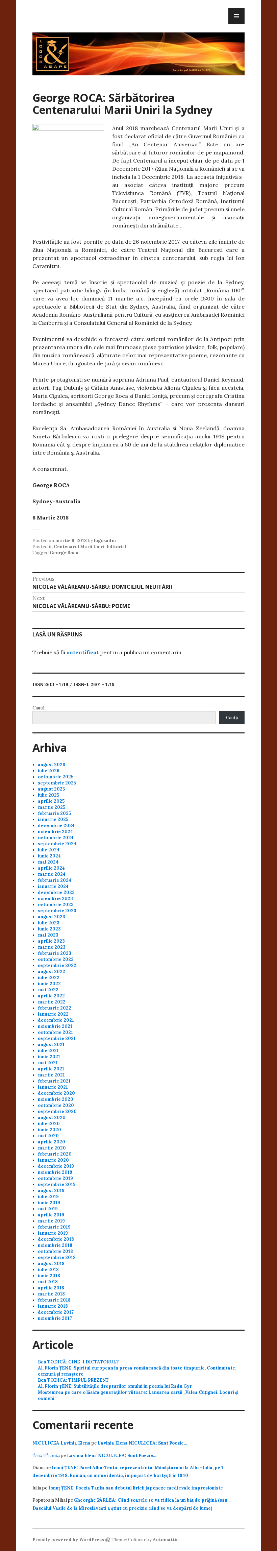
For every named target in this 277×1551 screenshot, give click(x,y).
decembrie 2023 (56, 892)
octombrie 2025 (55, 777)
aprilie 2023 (51, 941)
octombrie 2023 (56, 904)
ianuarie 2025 (53, 819)
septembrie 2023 (57, 911)
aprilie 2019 (51, 1215)
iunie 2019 (49, 1203)
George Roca (64, 553)
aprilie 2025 (51, 801)
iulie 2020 (49, 1123)
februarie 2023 (54, 953)
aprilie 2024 (51, 868)
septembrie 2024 (57, 844)
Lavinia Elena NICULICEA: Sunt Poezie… (142, 1443)
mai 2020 (48, 1136)
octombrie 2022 (56, 959)
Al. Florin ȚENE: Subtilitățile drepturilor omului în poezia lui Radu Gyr (115, 1386)
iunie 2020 (49, 1130)
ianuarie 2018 (53, 1306)
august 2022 (51, 971)
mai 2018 (48, 1282)
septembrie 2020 (57, 1111)
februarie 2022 (54, 1008)
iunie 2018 (49, 1276)
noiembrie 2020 (55, 1099)
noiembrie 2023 (55, 898)
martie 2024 (52, 874)
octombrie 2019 (55, 1178)
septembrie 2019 (57, 1184)
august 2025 (51, 789)
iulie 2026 (48, 771)
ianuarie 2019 (53, 1233)
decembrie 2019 (56, 1166)
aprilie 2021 (51, 1069)
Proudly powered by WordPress (68, 1540)
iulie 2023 (48, 923)
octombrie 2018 (55, 1251)
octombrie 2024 (56, 838)
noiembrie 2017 (55, 1318)
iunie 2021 (49, 1057)
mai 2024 (48, 862)
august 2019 (51, 1190)
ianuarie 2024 (53, 886)
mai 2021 (48, 1063)
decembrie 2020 (56, 1093)
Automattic (166, 1540)
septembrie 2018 (57, 1257)
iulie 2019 (48, 1196)
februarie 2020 (55, 1154)
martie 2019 (51, 1221)
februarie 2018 (54, 1300)
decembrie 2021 (56, 1020)
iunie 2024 (49, 856)
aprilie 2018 (51, 1288)
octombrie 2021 (55, 1032)
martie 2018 (51, 1294)
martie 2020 (52, 1148)
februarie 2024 (54, 880)
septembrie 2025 (57, 783)
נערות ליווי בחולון (46, 1455)
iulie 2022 (48, 977)
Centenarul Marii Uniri (79, 547)
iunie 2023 (49, 929)
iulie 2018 (48, 1270)
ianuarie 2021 (53, 1087)
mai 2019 (48, 1209)
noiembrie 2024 (55, 831)
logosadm (105, 540)
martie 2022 (52, 1002)
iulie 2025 (48, 795)
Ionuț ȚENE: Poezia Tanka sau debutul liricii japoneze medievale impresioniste (135, 1488)
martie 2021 (51, 1075)
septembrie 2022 (57, 965)
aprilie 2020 (51, 1142)
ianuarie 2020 (53, 1160)
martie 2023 (52, 947)
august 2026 (51, 765)
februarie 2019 (54, 1227)
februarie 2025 (54, 813)
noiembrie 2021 (55, 1026)
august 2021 (51, 1044)
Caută (38, 708)
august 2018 (51, 1263)
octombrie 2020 (56, 1105)
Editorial (116, 547)
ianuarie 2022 (53, 1014)
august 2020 (52, 1117)
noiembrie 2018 (55, 1245)
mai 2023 (48, 935)
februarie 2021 (54, 1081)
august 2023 (51, 917)
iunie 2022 (49, 984)
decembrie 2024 (56, 825)
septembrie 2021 (57, 1038)
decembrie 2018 (56, 1239)
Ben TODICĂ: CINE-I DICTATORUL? (78, 1362)
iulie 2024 (48, 850)
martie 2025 (51, 807)
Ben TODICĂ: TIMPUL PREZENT (73, 1380)
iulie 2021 (48, 1050)
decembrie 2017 (56, 1312)
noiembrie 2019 (55, 1172)
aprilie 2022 (51, 996)
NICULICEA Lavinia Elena (61, 1443)
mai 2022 (48, 990)
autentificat (83, 652)
